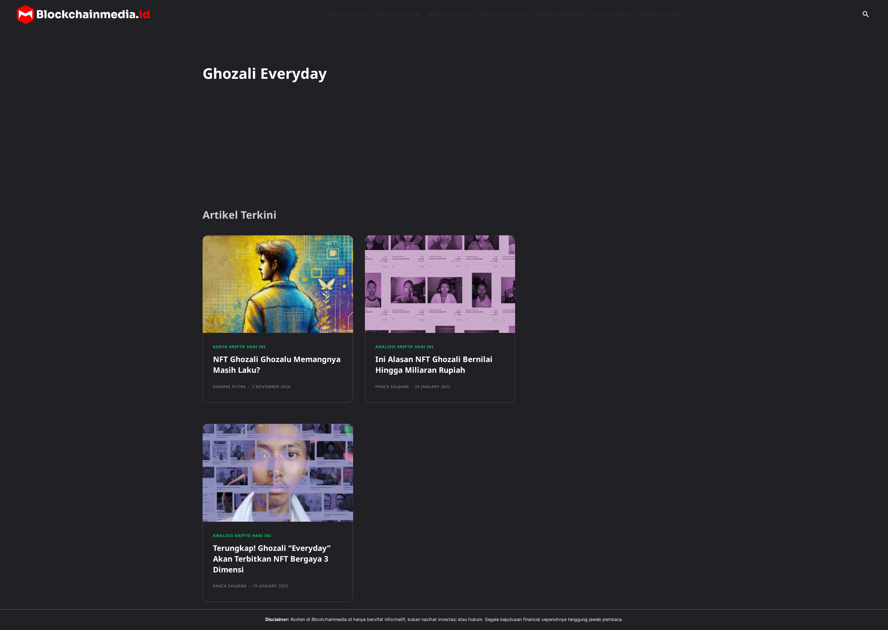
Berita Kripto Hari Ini (239, 346)
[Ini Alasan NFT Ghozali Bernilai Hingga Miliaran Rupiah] (440, 284)
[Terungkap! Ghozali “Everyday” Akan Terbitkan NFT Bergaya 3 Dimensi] (278, 473)
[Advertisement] (444, 149)
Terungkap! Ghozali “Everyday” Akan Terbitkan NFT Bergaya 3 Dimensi (272, 558)
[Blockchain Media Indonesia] (83, 14)
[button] (865, 14)
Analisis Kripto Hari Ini (404, 346)
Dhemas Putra (229, 386)
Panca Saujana (392, 386)
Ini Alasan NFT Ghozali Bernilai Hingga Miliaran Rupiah (434, 364)
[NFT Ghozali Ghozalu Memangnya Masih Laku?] (278, 284)
